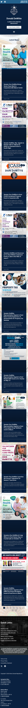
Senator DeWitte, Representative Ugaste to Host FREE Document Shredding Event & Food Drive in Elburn (13, 590)
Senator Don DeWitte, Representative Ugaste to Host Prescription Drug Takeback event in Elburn (13, 427)
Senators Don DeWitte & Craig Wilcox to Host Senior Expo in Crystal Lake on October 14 (13, 536)
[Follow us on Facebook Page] (5, 666)
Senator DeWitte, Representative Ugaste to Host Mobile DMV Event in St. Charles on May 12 (14, 377)
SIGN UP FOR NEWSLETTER (23, 2)
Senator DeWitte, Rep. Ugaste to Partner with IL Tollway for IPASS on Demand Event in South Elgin (14, 145)
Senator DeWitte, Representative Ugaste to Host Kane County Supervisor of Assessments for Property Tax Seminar (13, 317)
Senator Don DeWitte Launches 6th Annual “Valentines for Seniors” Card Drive (14, 478)
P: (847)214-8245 (5, 696)
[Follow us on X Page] (2, 666)
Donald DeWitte (14, 18)
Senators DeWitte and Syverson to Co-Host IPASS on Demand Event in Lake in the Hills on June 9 (14, 255)
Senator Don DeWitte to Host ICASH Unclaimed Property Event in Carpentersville (13, 196)
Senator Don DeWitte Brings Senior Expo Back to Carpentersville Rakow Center (13, 86)
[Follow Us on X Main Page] (2, 2)
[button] (14, 31)
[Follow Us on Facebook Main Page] (5, 2)
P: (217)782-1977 (5, 684)
